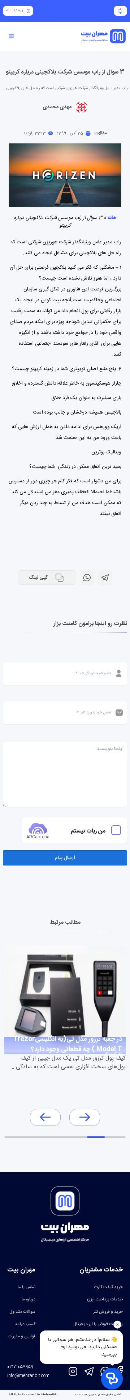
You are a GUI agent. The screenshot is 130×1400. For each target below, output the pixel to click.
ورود (20, 10)
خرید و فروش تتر (108, 1311)
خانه (112, 218)
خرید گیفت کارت (108, 1287)
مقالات (101, 133)
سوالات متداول (22, 1311)
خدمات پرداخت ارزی (105, 1299)
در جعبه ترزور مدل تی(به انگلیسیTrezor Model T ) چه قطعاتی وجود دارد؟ (67, 1043)
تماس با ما (26, 1287)
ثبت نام (10, 10)
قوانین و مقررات (21, 1336)
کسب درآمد (25, 1324)
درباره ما (28, 1299)
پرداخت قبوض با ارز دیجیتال (98, 1324)
